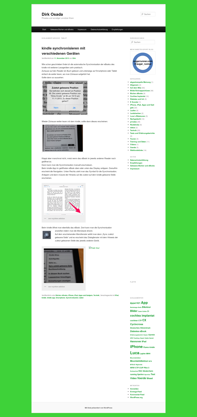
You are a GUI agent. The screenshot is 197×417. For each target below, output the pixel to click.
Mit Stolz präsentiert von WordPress (98, 408)
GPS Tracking (135, 338)
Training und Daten (138, 141)
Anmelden (134, 388)
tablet (81, 297)
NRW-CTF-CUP (136, 367)
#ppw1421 (135, 303)
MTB (150, 361)
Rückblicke (134, 124)
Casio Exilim (142, 311)
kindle (44, 297)
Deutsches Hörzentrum (140, 328)
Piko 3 (146, 367)
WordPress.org (136, 397)
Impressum (82, 29)
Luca (134, 352)
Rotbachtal (134, 371)
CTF (140, 320)
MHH (148, 353)
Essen (146, 335)
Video (133, 378)
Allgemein (134, 85)
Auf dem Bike (135, 87)
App (144, 302)
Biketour (146, 307)
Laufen (133, 110)
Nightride (139, 365)
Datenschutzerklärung (99, 29)
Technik (96, 295)
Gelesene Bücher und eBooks (62, 29)
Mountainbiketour (139, 360)
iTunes (146, 347)
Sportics (147, 374)
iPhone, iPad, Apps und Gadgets (80, 295)
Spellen (140, 374)
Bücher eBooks (62, 295)
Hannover (135, 341)
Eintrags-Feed (136, 391)
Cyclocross (136, 324)
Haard (142, 338)
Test (153, 374)
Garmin (151, 334)
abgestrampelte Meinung (140, 82)
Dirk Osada (52, 14)
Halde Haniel (149, 338)
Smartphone (60, 297)
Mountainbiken (135, 358)
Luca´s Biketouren (137, 116)
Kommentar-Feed (137, 394)
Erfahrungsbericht (136, 335)
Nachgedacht (135, 119)
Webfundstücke (136, 150)
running (133, 374)
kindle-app (51, 297)
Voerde (133, 147)
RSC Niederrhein (145, 371)
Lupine (143, 353)
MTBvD (132, 365)
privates (133, 121)
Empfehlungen (117, 29)
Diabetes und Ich (137, 99)
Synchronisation (72, 297)
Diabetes (134, 331)
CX (144, 320)
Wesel (150, 378)
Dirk (74, 58)
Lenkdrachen (135, 113)
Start (44, 29)
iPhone (136, 346)
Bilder (133, 311)
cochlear (134, 320)
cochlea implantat (142, 315)
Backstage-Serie (136, 307)
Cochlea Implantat (137, 96)
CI (148, 311)
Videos (133, 144)
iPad (116, 295)
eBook (143, 331)
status (132, 127)
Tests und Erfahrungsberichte (142, 133)
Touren (133, 138)
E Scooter (134, 102)
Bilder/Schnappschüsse (140, 90)
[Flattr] (94, 247)
